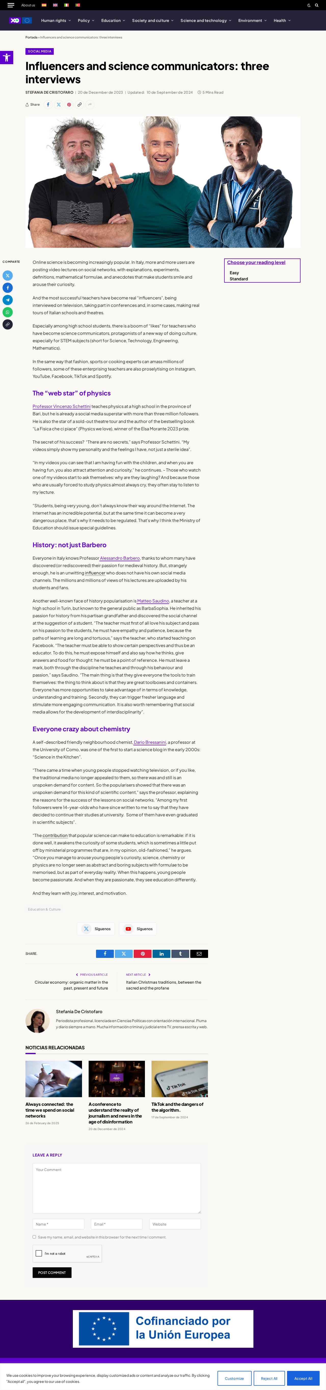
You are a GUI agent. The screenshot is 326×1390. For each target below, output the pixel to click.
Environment (250, 20)
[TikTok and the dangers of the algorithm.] (180, 1079)
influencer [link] (95, 572)
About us (28, 5)
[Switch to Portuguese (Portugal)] (77, 5)
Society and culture (150, 20)
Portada (31, 37)
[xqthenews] (21, 20)
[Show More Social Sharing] (89, 104)
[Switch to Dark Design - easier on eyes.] (309, 5)
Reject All (269, 1378)
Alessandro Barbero (119, 558)
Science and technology (204, 20)
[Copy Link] (79, 104)
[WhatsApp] (8, 312)
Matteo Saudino (153, 600)
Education (111, 20)
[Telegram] (8, 300)
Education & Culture (44, 909)
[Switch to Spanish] (44, 5)
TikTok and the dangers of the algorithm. (177, 1107)
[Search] (316, 5)
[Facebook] (8, 288)
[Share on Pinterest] (69, 104)
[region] (163, 1376)
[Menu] (11, 5)
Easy (234, 272)
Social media (39, 51)
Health (280, 20)
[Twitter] (8, 275)
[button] (6, 57)
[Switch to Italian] (66, 5)
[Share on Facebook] (48, 104)
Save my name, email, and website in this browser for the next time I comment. (102, 1237)
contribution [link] (55, 835)
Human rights (53, 20)
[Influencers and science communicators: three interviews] (163, 182)
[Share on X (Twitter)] (58, 104)
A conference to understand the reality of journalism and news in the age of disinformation (115, 1112)
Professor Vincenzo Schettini (62, 406)
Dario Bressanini (149, 742)
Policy (84, 20)
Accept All (303, 1378)
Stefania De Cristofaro (49, 92)
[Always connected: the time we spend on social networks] (53, 1079)
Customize (234, 1378)
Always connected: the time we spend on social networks (49, 1110)
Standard (239, 278)
